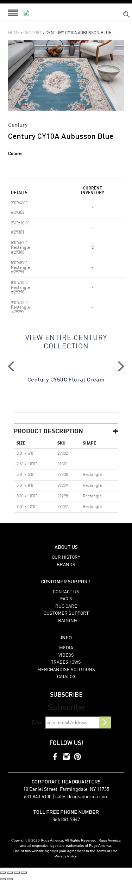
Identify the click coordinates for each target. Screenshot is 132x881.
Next (121, 366)
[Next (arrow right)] (10, 879)
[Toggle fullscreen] (10, 872)
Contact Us (66, 592)
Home (14, 33)
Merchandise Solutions (66, 670)
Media (66, 648)
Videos (66, 655)
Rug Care (66, 606)
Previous (11, 366)
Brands (66, 565)
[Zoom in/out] (3, 872)
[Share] (17, 872)
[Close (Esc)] (24, 872)
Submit (105, 722)
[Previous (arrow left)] (3, 879)
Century (32, 33)
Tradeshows (66, 662)
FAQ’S (66, 599)
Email (38, 722)
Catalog (66, 677)
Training (66, 621)
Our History (66, 557)
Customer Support (66, 613)
